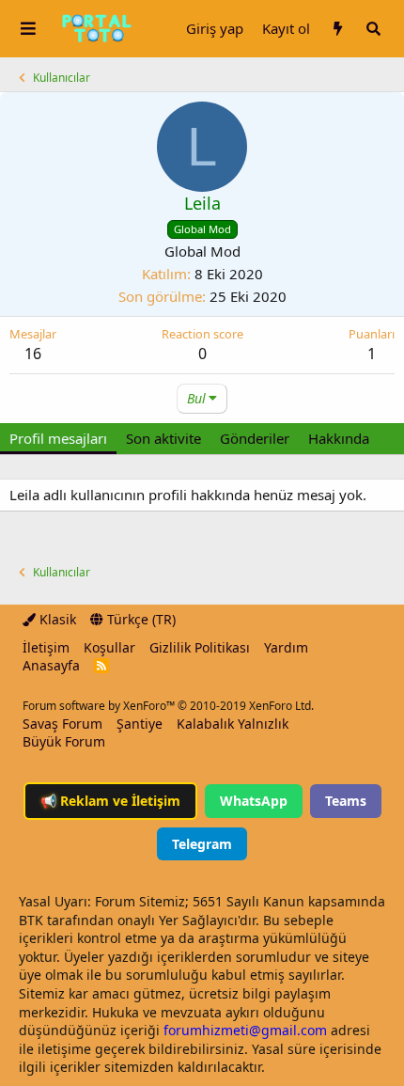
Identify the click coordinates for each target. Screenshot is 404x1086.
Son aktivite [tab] (163, 438)
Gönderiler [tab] (254, 438)
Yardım (286, 647)
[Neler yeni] (337, 28)
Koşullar (109, 647)
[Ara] (373, 28)
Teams (345, 801)
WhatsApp (253, 801)
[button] (28, 28)
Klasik (56, 619)
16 (32, 353)
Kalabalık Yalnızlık (232, 723)
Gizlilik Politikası (199, 647)
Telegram (202, 844)
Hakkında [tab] (338, 438)
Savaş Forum (62, 723)
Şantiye (140, 723)
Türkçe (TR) (139, 619)
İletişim (46, 647)
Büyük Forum (64, 741)
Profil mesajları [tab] (58, 438)
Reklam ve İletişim (110, 801)
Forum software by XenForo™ (168, 706)
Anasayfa (51, 665)
